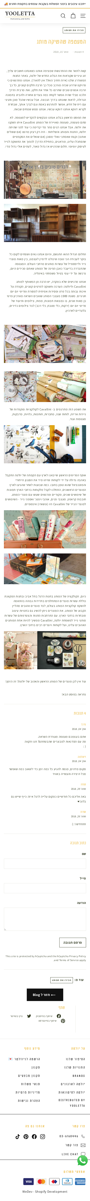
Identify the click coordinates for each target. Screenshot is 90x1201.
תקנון (36, 1067)
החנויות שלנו (74, 1067)
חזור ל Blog (42, 994)
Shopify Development (51, 1191)
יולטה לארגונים (73, 1084)
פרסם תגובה (72, 942)
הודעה (81, 903)
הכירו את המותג (74, 30)
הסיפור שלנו (75, 1059)
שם (84, 854)
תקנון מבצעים (29, 1076)
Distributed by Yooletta (72, 1103)
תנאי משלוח (30, 1084)
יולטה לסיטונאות (72, 1092)
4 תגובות (79, 51)
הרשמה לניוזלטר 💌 (24, 1059)
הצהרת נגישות (29, 1101)
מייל (83, 878)
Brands (79, 1076)
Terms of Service (69, 960)
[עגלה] (73, 16)
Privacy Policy (77, 956)
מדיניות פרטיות (28, 1092)
